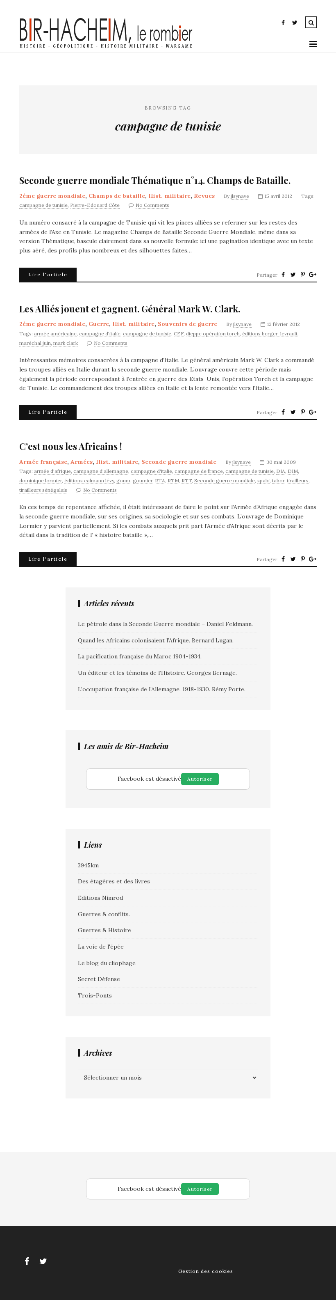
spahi (263, 480)
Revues (204, 195)
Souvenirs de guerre (187, 324)
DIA (280, 471)
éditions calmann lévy (89, 480)
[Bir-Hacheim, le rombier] (106, 47)
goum (123, 480)
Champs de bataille (117, 195)
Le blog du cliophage (107, 963)
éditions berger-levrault (269, 333)
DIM (293, 471)
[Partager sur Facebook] (283, 275)
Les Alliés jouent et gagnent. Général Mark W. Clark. (129, 309)
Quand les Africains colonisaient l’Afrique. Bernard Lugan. (156, 640)
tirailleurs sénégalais (43, 490)
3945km (88, 865)
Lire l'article (48, 274)
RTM (173, 480)
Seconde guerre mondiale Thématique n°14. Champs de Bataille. (155, 180)
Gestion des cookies (205, 1271)
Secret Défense (99, 979)
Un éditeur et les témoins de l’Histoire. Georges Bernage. (157, 672)
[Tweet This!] (293, 275)
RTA (160, 480)
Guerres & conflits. (104, 914)
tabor (278, 480)
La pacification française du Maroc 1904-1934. (140, 656)
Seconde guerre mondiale (178, 461)
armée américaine (55, 333)
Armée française (43, 461)
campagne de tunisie (43, 205)
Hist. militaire (169, 195)
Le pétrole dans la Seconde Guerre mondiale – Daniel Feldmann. (165, 624)
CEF (179, 333)
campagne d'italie (99, 333)
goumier (142, 480)
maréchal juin (35, 343)
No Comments (152, 205)
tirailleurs (298, 480)
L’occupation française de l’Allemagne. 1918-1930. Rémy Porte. (161, 689)
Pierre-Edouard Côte (95, 205)
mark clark (65, 343)
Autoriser (200, 779)
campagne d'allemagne (100, 471)
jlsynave (240, 196)
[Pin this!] (303, 275)
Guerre (99, 324)
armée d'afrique (52, 471)
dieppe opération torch (213, 333)
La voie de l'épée (101, 946)
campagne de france (199, 471)
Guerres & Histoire (104, 930)
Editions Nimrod (100, 897)
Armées (81, 461)
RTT (187, 480)
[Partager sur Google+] (313, 275)
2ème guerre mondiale (52, 195)
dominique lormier (40, 480)
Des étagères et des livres (114, 881)
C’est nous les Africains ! (70, 446)
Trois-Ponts (95, 995)
